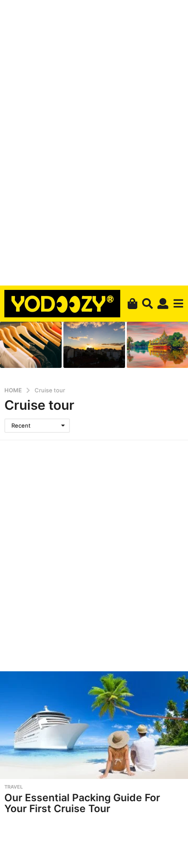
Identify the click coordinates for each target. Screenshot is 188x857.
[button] (147, 303)
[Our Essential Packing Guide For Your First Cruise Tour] (94, 725)
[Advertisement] (94, 141)
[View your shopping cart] (132, 303)
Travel (13, 786)
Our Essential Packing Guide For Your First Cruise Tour (82, 803)
